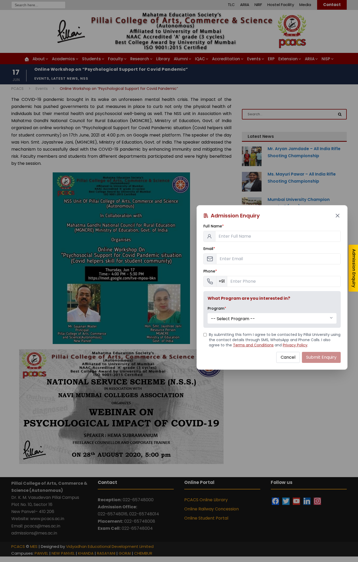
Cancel (288, 357)
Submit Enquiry (321, 357)
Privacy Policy (295, 345)
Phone (210, 271)
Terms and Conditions (253, 345)
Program (217, 308)
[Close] (337, 215)
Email (209, 248)
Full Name (213, 226)
